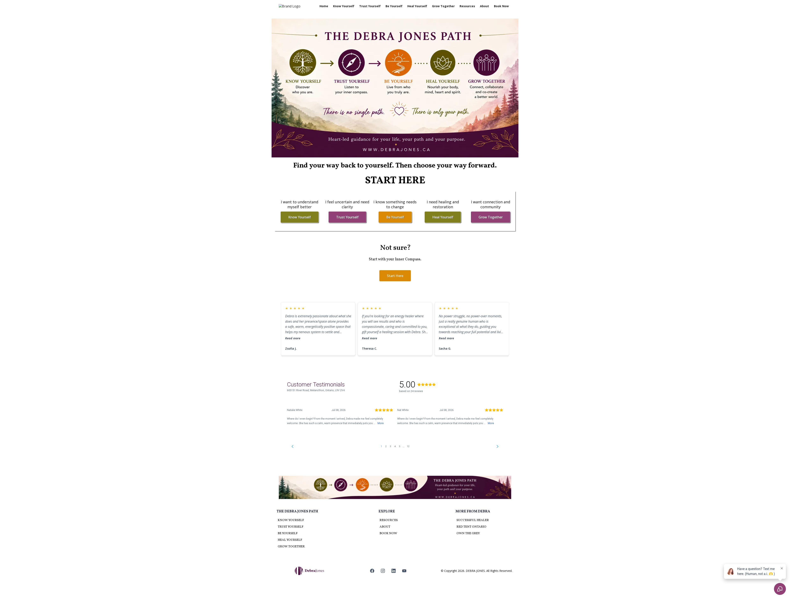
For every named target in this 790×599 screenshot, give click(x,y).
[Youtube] (404, 570)
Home (323, 6)
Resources (467, 6)
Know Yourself (343, 6)
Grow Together (443, 6)
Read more (292, 338)
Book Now (501, 6)
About (484, 6)
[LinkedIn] (393, 570)
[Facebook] (372, 570)
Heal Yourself (417, 6)
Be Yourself (394, 6)
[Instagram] (383, 570)
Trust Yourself (370, 6)
